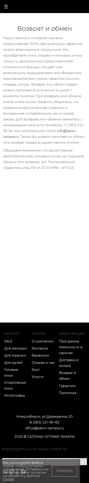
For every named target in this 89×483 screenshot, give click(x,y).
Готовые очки (11, 372)
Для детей (13, 363)
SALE (8, 341)
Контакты (40, 348)
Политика (67, 393)
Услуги (38, 377)
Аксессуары (14, 395)
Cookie (8, 479)
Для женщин (15, 348)
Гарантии (67, 386)
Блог (36, 370)
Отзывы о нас (43, 363)
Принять (64, 471)
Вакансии (40, 355)
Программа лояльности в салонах (70, 347)
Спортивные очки (15, 385)
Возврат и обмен (67, 376)
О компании (43, 341)
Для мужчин (15, 355)
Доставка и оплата (68, 363)
